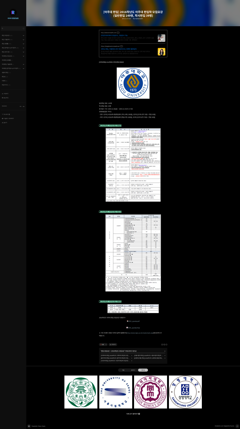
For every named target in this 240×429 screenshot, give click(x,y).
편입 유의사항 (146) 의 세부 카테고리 (23, 52)
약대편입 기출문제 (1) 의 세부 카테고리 (23, 64)
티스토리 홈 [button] (7, 114)
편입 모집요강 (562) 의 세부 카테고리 (23, 35)
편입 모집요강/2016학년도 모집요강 (138, 18)
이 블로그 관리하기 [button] (9, 118)
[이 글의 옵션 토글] (106, 344)
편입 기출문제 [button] (7, 39)
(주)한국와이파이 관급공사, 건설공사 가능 (114, 35)
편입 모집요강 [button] (7, 35)
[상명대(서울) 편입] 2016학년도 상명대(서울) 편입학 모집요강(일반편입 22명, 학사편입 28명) (149, 358)
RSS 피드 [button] (6, 98)
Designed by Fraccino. (229, 426)
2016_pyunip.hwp (134, 328)
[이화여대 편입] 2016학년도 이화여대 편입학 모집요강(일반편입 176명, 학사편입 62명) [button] (80, 392)
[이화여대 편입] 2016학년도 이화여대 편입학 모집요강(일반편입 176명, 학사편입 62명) (116, 355)
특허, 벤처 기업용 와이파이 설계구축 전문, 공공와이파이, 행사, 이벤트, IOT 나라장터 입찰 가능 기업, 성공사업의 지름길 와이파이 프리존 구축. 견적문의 (127, 39)
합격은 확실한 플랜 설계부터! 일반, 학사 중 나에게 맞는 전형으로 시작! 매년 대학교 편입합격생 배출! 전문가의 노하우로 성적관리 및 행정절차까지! (125, 53)
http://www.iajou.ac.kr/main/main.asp (140, 333)
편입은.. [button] (5, 77)
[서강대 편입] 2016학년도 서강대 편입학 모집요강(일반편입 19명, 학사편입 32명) (116, 361)
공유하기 (133, 370)
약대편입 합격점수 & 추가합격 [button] (11, 68)
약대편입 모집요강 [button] (8, 56)
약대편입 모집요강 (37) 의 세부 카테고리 (23, 56)
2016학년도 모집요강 (117, 351)
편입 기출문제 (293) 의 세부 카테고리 (23, 40)
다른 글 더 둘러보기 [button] (132, 414)
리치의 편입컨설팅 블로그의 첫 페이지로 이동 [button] (13, 13)
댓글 (123, 370)
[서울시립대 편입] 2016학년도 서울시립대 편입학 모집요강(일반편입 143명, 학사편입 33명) (149, 355)
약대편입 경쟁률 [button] (7, 60)
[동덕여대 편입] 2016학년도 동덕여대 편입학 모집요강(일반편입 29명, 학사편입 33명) (116, 358)
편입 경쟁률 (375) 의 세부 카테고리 (23, 44)
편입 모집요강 (105, 351)
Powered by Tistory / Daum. (39, 426)
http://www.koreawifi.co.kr (108, 33)
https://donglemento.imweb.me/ (110, 46)
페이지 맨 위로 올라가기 (237, 426)
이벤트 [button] (4, 81)
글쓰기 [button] (5, 123)
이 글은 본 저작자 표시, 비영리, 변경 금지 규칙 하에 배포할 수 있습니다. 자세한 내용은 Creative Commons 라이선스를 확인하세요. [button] (164, 344)
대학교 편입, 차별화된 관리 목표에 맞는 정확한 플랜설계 (118, 49)
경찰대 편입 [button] (6, 72)
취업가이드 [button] (6, 85)
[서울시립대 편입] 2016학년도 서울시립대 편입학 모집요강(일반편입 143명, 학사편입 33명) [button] (115, 392)
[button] (13, 94)
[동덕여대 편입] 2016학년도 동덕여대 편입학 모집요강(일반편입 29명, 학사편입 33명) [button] (150, 392)
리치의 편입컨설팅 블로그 (29, 426)
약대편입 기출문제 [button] (8, 64)
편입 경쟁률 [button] (6, 44)
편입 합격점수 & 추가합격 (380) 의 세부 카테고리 (23, 48)
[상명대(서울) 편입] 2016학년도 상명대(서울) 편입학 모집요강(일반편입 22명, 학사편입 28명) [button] (185, 392)
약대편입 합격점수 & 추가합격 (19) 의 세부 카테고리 (23, 68)
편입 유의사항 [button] (7, 52)
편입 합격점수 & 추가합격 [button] (10, 48)
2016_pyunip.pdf (134, 321)
